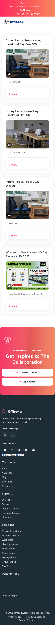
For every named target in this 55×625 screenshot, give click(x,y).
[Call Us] (24, 3)
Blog (4, 477)
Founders (21, 6)
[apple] (13, 435)
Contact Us (8, 486)
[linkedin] (26, 450)
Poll (11, 6)
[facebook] (5, 450)
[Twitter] (19, 450)
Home (5, 468)
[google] (5, 435)
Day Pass (7, 566)
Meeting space (10, 544)
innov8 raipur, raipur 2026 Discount (23, 183)
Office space (8, 553)
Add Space (25, 10)
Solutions (7, 481)
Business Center (10, 535)
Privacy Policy (14, 616)
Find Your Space (10, 513)
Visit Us (36, 6)
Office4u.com (21, 612)
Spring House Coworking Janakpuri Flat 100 (22, 113)
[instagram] (12, 450)
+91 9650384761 (29, 372)
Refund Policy (26, 620)
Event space (8, 548)
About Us (7, 472)
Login (37, 13)
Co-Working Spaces (12, 531)
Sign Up (24, 13)
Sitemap (6, 517)
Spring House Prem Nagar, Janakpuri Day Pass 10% (23, 42)
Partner (6, 504)
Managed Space (10, 557)
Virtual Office (9, 561)
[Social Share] (13, 454)
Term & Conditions (35, 616)
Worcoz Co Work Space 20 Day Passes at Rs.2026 (27, 254)
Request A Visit (10, 508)
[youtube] (33, 450)
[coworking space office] (12, 410)
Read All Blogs (9, 595)
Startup (6, 499)
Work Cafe (7, 539)
